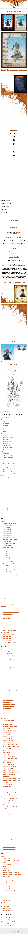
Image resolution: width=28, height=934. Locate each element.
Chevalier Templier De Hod (8, 653)
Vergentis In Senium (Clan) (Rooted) (10, 473)
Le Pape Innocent (6, 908)
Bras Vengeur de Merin (14, 251)
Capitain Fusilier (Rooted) (8, 525)
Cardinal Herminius (7, 841)
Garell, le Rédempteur (7, 742)
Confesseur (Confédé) (7, 614)
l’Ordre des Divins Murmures (9, 469)
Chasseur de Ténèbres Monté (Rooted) (11, 612)
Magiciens (3, 606)
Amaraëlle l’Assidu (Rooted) (8, 720)
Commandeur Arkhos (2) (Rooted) (10, 726)
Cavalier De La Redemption (8, 661)
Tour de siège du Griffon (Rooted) (8, 921)
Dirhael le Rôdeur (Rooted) (8, 740)
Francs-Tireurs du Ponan (8, 547)
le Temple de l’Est (6, 445)
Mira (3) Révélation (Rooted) (9, 890)
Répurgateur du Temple (8, 700)
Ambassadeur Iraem (7, 748)
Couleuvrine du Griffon (6, 919)
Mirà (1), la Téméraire (7, 762)
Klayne (4, 750)
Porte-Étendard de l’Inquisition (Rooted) (11, 696)
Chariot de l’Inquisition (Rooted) (8, 917)
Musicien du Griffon (7, 559)
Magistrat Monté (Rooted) (8, 628)
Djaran (4, 427)
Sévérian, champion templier (9, 774)
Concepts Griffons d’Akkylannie (8, 417)
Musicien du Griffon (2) (8, 561)
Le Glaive (4, 866)
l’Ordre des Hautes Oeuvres (9, 471)
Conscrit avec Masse (7, 535)
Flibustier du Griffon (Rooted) (9, 543)
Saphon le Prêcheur (7, 640)
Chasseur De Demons (7, 527)
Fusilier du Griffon (6, 549)
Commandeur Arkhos (7, 724)
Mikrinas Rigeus (6, 508)
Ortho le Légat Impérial (8, 510)
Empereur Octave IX (7, 870)
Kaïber (4, 449)
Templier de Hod (6, 710)
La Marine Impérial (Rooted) (8, 455)
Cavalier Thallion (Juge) (8, 655)
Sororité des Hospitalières (8, 465)
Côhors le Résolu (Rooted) (8, 736)
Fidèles (2, 622)
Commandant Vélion (7, 786)
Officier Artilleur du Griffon (9, 563)
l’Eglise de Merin (6, 459)
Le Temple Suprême (7, 439)
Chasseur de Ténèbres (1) (8, 608)
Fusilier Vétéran (6, 551)
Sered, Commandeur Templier (9, 849)
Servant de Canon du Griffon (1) (9, 573)
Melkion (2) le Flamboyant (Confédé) (10, 882)
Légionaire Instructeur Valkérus (9, 514)
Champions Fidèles (5, 632)
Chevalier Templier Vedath (8, 784)
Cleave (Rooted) (6, 734)
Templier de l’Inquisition (8, 712)
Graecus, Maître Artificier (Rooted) (10, 744)
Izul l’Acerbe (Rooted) (7, 814)
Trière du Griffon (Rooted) (8, 512)
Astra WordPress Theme (14, 931)
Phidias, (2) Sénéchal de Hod (9, 770)
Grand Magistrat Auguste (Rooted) (10, 839)
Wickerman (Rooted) (7, 900)
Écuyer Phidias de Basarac (8, 768)
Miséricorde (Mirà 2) (7, 843)
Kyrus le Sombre (6, 752)
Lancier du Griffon (7, 555)
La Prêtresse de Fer (7, 636)
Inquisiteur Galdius (6, 810)
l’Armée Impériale (6, 453)
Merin (12, 232)
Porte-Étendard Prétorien (8, 698)
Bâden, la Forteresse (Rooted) (9, 730)
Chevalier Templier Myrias (8, 764)
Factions (3, 451)
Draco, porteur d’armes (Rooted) (10, 539)
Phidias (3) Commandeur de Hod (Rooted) (11, 772)
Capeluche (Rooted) (7, 732)
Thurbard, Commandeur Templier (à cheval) (12, 778)
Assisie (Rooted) (6, 728)
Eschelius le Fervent (7, 808)
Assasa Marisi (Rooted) (8, 800)
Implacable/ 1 (18, 232)
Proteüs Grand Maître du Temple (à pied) (11, 872)
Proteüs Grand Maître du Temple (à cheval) (12, 874)
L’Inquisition (5, 461)
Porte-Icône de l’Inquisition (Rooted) (10, 569)
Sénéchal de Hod (6, 702)
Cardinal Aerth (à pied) (8, 886)
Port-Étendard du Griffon (8, 567)
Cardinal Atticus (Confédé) (8, 837)
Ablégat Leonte (6, 754)
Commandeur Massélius (8, 760)
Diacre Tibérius (6, 782)
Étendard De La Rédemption (9, 667)
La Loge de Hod (6, 467)
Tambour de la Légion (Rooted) (9, 704)
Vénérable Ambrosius (7, 722)
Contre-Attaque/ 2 (14, 233)
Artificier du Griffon (7, 651)
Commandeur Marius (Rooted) (9, 756)
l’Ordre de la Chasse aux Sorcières (10, 463)
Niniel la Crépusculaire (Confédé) (10, 766)
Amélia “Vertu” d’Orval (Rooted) (10, 798)
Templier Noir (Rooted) (8, 714)
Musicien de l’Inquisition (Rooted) (10, 690)
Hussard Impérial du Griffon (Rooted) (11, 860)
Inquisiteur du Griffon (7, 790)
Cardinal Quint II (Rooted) (6, 925)
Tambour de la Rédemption (8, 706)
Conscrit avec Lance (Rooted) (9, 537)
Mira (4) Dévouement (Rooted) (9, 910)
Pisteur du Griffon (7, 565)
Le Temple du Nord (7, 441)
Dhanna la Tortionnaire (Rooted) (10, 806)
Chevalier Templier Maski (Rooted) (10, 758)
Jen (3, 485)
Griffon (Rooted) (6, 858)
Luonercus (5, 431)
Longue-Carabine (6, 598)
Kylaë (4, 429)
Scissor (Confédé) (6, 602)
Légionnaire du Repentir (8, 557)
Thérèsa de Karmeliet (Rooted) (9, 642)
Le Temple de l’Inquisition (8, 437)
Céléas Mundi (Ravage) (7, 804)
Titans (2, 898)
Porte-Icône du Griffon (8, 571)
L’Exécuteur (5, 868)
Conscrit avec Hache (7, 533)
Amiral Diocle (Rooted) (7, 738)
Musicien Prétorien (7, 692)
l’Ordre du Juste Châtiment (9, 457)
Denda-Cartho (6, 425)
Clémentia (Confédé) (7, 620)
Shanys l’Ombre (6, 776)
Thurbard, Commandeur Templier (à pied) (11, 780)
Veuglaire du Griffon (5, 923)
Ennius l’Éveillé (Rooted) (8, 880)
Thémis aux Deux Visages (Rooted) (10, 604)
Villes (2, 419)
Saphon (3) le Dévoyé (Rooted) (9, 847)
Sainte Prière (14, 253)
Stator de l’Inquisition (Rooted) (9, 792)
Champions (3, 718)
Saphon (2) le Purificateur (8, 845)
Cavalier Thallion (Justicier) (9, 657)
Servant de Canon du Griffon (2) (10, 575)
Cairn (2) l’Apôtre (6, 802)
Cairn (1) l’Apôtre (6, 618)
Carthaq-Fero (6, 423)
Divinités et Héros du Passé (7, 475)
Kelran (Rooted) (6, 553)
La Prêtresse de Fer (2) (8, 638)
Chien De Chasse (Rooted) (8, 529)
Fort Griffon (5, 435)
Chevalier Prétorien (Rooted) (9, 663)
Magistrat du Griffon (7, 626)
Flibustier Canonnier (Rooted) (9, 545)
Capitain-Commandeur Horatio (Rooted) (11, 746)
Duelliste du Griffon (7, 541)
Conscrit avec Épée (7, 531)
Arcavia (4, 421)
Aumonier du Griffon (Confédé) (9, 624)
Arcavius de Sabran (7, 477)
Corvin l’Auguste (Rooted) (8, 864)
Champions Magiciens (5, 616)
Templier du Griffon (7, 708)
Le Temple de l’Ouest (7, 447)
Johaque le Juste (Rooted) (8, 634)
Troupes (3, 521)
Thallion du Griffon (7, 716)
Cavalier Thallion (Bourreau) (9, 659)
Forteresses (4, 433)
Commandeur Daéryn (7, 479)
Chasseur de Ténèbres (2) (8, 610)
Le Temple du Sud (6, 443)
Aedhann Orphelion (7, 878)
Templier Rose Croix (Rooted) (9, 794)
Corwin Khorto (6, 481)
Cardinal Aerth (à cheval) (8, 888)
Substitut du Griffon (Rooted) (9, 630)
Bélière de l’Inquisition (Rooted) (9, 523)
